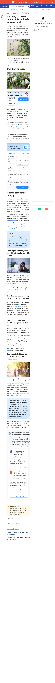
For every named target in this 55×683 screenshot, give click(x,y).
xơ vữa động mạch (19, 209)
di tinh (8, 292)
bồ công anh (16, 306)
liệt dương (13, 220)
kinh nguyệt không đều (19, 227)
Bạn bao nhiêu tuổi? (11, 157)
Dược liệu (8, 13)
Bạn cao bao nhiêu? (11, 160)
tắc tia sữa (13, 229)
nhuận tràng (17, 127)
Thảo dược (14, 13)
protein (15, 124)
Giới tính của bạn (11, 153)
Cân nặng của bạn (11, 164)
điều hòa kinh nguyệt (15, 395)
